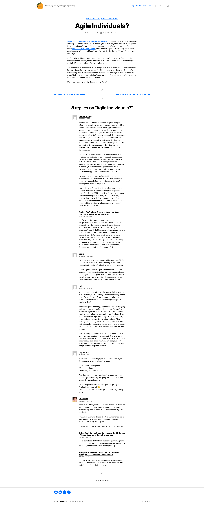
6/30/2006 (105, 33)
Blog (132, 6)
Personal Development (109, 18)
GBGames (63, 501)
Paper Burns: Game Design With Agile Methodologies (88, 41)
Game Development (93, 18)
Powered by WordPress (76, 501)
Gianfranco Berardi (92, 33)
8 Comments (117, 33)
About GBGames (141, 6)
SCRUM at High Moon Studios (83, 49)
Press (150, 6)
